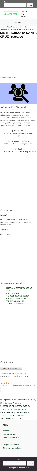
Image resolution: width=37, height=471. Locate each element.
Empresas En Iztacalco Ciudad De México (19, 400)
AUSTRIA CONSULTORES (16, 299)
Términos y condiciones (12, 448)
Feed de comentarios (11, 438)
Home (2, 27)
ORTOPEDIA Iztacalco (14, 304)
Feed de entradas (9, 434)
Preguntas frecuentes (11, 445)
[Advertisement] (18, 57)
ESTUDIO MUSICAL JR (15, 301)
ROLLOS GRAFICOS (14, 293)
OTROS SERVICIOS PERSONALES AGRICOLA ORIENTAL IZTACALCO (14, 412)
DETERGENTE (8, 406)
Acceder (6, 431)
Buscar (6, 2)
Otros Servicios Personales (17, 27)
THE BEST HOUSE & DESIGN (17, 296)
